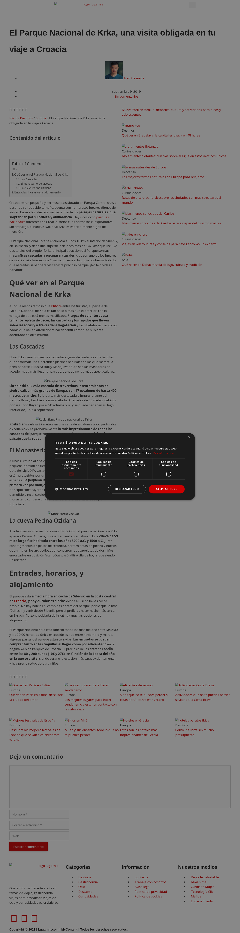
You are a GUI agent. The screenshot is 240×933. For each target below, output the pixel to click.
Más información (163, 453)
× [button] (189, 437)
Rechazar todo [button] (127, 489)
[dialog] (120, 466)
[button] (71, 489)
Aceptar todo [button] (167, 489)
